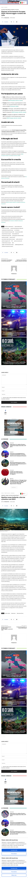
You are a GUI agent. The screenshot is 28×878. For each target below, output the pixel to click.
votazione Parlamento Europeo (7, 246)
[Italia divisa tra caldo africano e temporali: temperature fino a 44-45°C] (14, 295)
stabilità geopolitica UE (19, 244)
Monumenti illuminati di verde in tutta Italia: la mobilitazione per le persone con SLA (14, 362)
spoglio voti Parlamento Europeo (8, 244)
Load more (14, 487)
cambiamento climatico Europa (7, 230)
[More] (16, 22)
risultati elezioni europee (6, 242)
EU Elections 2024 (14, 106)
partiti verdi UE (12, 237)
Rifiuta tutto (14, 875)
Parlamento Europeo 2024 (6, 235)
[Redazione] (2, 18)
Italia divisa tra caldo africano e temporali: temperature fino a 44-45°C (14, 307)
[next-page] (4, 367)
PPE (12, 240)
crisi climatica (16, 230)
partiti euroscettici (5, 237)
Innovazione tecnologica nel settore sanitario (6, 261)
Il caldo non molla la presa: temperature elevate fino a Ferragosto (16, 473)
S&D (13, 242)
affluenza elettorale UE (9, 226)
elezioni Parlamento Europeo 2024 (8, 231)
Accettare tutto (14, 868)
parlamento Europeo (10, 9)
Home (2, 7)
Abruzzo (11, 478)
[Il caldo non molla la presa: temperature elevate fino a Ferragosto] (5, 472)
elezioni (5, 7)
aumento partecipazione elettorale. (16, 228)
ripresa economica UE (18, 240)
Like (5, 409)
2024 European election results (15, 100)
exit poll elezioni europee (6, 233)
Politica (17, 9)
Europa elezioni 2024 (19, 231)
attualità (14, 304)
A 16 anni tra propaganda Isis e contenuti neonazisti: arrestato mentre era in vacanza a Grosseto (14, 334)
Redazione (7, 17)
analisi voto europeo (5, 228)
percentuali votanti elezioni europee (8, 239)
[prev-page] (2, 367)
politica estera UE (19, 239)
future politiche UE (15, 233)
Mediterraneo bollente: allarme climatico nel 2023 (21, 261)
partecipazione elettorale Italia (17, 235)
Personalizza (14, 871)
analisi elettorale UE (18, 226)
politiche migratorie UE (6, 240)
